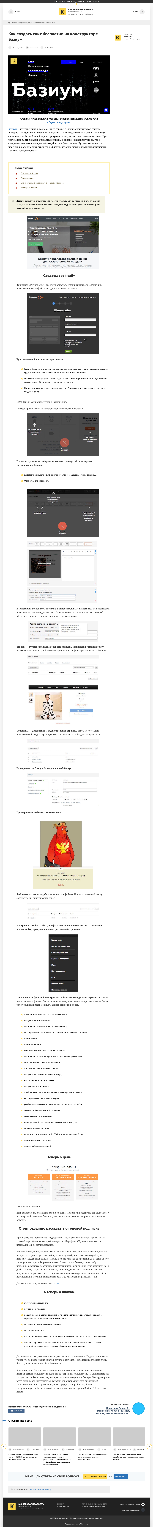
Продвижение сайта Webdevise (76, 1524)
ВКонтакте (18, 1411)
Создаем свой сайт (29, 173)
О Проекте (60, 1504)
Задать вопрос (120, 1476)
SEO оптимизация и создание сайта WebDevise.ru (76, 2)
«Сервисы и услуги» (58, 122)
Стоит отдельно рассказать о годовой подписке (43, 183)
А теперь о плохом (29, 188)
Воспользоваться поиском (95, 1476)
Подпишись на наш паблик (130, 1504)
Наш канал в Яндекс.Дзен (131, 1510)
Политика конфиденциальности (94, 1504)
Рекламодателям (63, 1506)
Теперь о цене (27, 178)
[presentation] (3, 1446)
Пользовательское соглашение (93, 1506)
